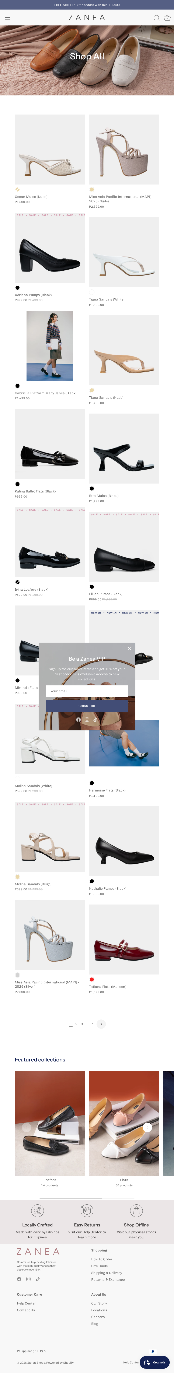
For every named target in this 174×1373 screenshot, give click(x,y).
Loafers (50, 1180)
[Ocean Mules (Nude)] (50, 150)
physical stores (143, 1232)
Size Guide (99, 1266)
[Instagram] (87, 719)
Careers (98, 1317)
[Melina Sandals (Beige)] (50, 837)
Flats (124, 1180)
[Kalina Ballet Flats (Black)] (50, 444)
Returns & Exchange (108, 1280)
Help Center (93, 1232)
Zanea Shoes (36, 1362)
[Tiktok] (95, 719)
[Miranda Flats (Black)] (50, 640)
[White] (17, 778)
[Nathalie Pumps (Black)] (124, 841)
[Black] (17, 287)
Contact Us (26, 1310)
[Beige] (17, 189)
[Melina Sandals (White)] (50, 739)
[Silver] (17, 975)
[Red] (91, 979)
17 (91, 1024)
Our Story (99, 1303)
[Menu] (7, 17)
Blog (94, 1324)
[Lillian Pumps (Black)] (124, 547)
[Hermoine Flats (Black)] (124, 743)
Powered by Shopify (60, 1362)
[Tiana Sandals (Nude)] (124, 350)
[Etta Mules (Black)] (124, 449)
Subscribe (87, 705)
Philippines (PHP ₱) (30, 1351)
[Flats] (124, 1123)
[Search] (156, 18)
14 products (50, 1185)
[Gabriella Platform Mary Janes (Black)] (50, 346)
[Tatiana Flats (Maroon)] (124, 940)
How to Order (102, 1259)
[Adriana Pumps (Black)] (50, 248)
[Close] (129, 648)
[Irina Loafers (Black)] (50, 542)
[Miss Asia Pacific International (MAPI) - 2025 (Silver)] (50, 935)
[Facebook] (78, 719)
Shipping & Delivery (106, 1273)
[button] (26, 1127)
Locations (99, 1310)
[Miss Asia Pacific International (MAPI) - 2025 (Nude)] (124, 150)
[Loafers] (50, 1123)
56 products (124, 1185)
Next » (101, 1024)
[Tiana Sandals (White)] (124, 252)
